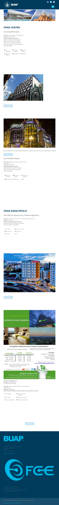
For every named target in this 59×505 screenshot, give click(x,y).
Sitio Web (8, 106)
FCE (20, 503)
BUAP (16, 503)
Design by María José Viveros (9, 503)
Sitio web (8, 154)
